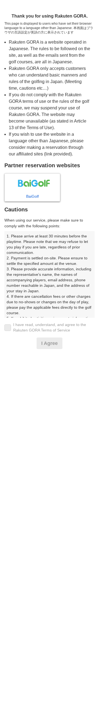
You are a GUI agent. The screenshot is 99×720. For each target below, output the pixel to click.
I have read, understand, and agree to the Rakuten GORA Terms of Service (49, 327)
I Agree (49, 343)
